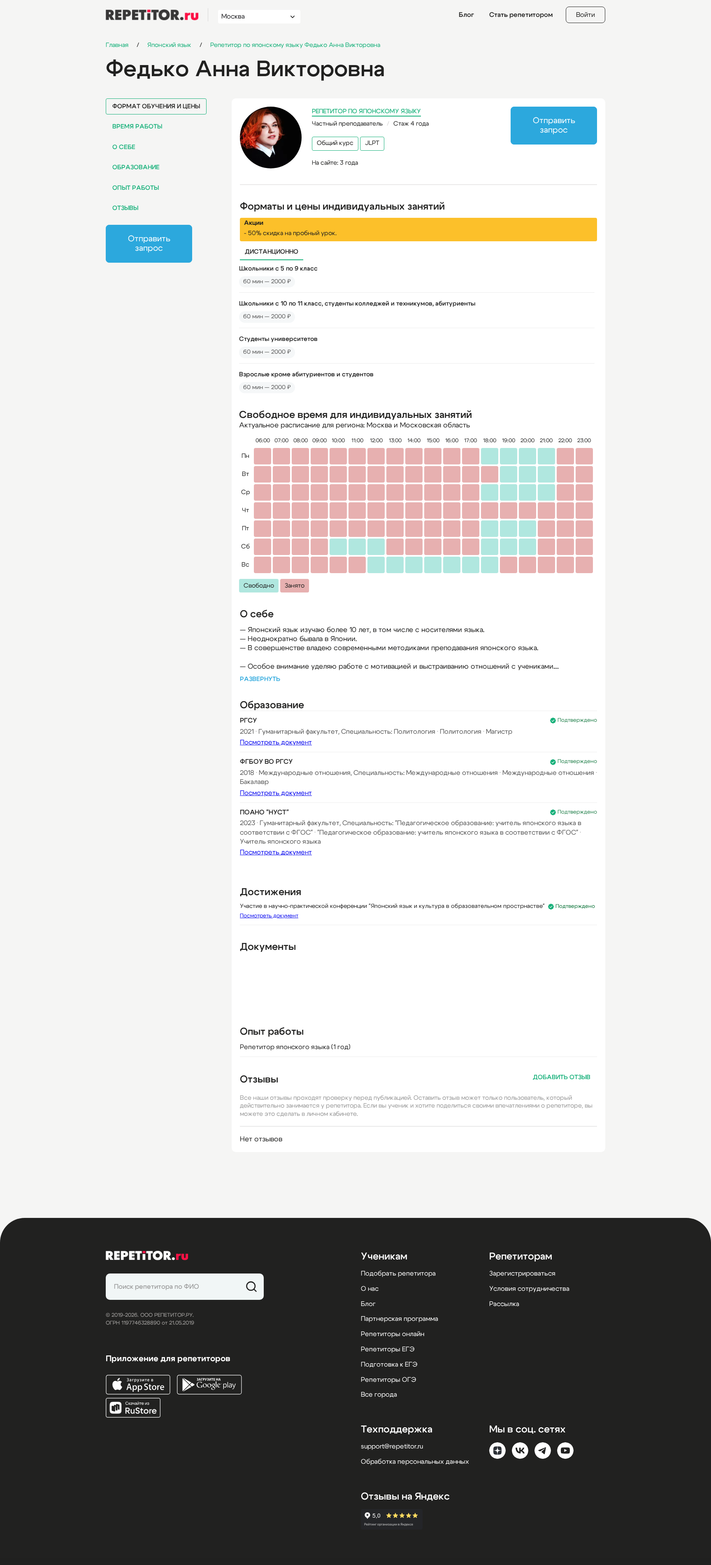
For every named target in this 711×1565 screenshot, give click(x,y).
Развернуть (260, 679)
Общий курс (335, 143)
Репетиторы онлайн (392, 1334)
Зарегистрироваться (522, 1273)
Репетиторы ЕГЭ (387, 1349)
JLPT (372, 143)
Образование (136, 167)
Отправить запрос (149, 243)
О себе (123, 147)
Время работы (137, 127)
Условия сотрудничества (529, 1288)
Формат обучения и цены (156, 106)
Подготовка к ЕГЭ (389, 1364)
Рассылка (504, 1304)
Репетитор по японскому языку (366, 111)
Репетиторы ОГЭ (388, 1379)
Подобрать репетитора (398, 1273)
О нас (370, 1288)
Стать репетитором (521, 15)
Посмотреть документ (276, 742)
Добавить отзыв (561, 1077)
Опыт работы (135, 188)
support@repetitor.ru (392, 1446)
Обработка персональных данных (415, 1461)
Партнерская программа (399, 1318)
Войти (585, 15)
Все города (379, 1394)
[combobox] (251, 16)
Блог (466, 15)
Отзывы (125, 208)
